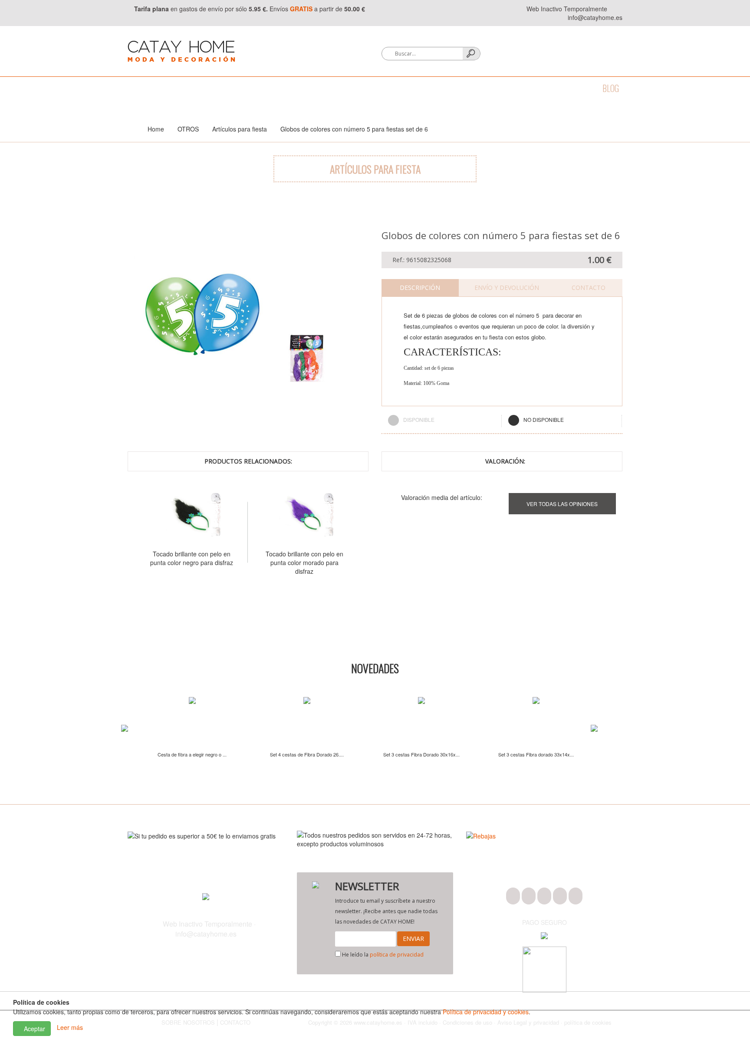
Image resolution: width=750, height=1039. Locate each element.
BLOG (610, 88)
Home (156, 129)
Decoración (289, 88)
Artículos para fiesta (239, 129)
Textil (243, 88)
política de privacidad (397, 954)
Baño (170, 88)
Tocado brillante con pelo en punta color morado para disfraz (304, 562)
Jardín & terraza (436, 88)
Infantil (495, 88)
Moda (137, 88)
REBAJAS (574, 88)
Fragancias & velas (357, 88)
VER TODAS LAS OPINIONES (562, 503)
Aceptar (33, 1028)
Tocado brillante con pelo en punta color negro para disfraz (191, 558)
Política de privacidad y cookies (486, 1011)
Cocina (205, 88)
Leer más (70, 1027)
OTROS (535, 88)
